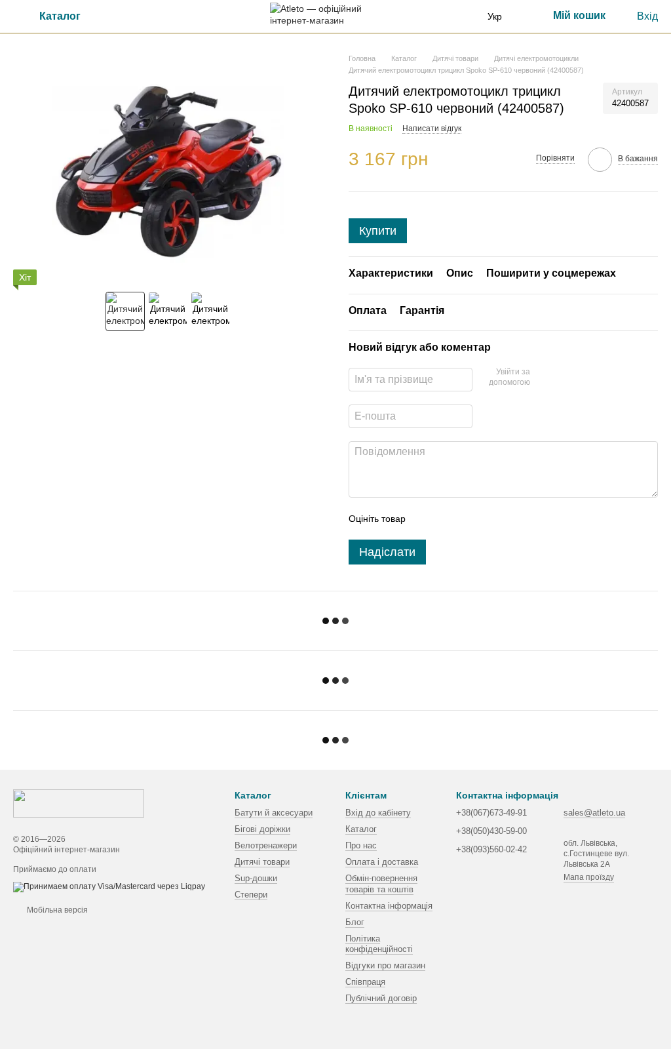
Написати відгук (431, 128)
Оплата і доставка (381, 862)
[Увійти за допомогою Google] (544, 378)
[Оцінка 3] (469, 518)
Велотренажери (266, 845)
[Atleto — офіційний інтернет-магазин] (78, 803)
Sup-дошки (256, 878)
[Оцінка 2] (448, 518)
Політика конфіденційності (379, 944)
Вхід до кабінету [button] (378, 813)
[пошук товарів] (130, 16)
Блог (354, 922)
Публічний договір (381, 998)
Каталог (361, 829)
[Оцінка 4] (490, 518)
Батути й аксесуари (274, 813)
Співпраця (365, 982)
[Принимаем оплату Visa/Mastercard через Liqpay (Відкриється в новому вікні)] (109, 886)
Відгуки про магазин (385, 965)
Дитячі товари (262, 862)
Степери (251, 895)
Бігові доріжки (262, 829)
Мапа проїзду (589, 877)
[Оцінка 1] (427, 518)
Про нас (361, 845)
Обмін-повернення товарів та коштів (381, 883)
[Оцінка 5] (511, 518)
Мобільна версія (56, 910)
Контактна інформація (388, 906)
